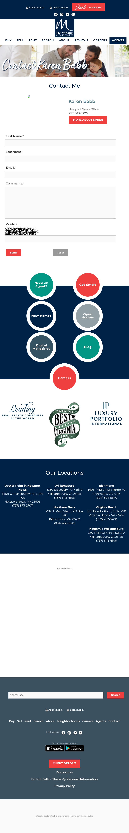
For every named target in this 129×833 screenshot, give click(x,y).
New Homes (41, 316)
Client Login (60, 8)
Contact (114, 721)
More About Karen (88, 119)
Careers (100, 40)
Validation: (13, 224)
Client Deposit (64, 763)
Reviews (81, 40)
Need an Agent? (41, 285)
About (64, 40)
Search (48, 40)
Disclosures (64, 772)
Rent (33, 40)
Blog (88, 347)
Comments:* (15, 183)
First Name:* (15, 136)
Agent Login (36, 8)
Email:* (11, 167)
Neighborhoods (68, 721)
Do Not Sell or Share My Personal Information (64, 779)
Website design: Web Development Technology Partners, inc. (64, 816)
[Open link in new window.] (56, 14)
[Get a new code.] (37, 231)
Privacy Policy (65, 786)
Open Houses (88, 316)
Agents (118, 40)
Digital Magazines (41, 347)
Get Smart (87, 284)
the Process (88, 7)
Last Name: (14, 152)
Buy (8, 40)
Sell (20, 40)
